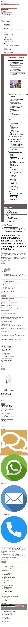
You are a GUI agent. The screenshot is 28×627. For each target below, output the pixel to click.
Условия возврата (11, 221)
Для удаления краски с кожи (17, 73)
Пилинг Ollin (13, 183)
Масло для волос (14, 102)
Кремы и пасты (14, 127)
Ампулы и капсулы (15, 111)
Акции (5, 600)
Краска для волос (14, 62)
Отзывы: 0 (8, 266)
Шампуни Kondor (14, 199)
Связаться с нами (8, 580)
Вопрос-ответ (7, 205)
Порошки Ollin (14, 185)
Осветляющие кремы (15, 65)
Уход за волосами (23, 94)
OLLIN (10, 167)
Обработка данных (12, 218)
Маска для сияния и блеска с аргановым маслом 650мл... (6, 395)
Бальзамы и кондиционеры (17, 99)
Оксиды (12, 66)
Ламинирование (14, 110)
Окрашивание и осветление (11, 611)
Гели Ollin (12, 171)
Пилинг (12, 109)
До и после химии (15, 145)
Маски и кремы (14, 100)
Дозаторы (12, 161)
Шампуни (12, 96)
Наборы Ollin (13, 182)
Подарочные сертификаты (11, 596)
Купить (2, 263)
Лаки (11, 121)
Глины (12, 130)
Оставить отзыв (5, 310)
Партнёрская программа (10, 597)
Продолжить (4, 4)
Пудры (12, 128)
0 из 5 (2, 266)
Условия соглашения (12, 220)
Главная (6, 224)
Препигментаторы (15, 69)
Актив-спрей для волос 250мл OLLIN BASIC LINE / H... (7, 360)
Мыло (11, 113)
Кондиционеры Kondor (16, 193)
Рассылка (6, 589)
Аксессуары (18, 152)
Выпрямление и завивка (10, 616)
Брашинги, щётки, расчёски (17, 158)
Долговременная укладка (16, 144)
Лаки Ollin (13, 176)
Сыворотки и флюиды (16, 106)
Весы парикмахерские (16, 159)
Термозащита (13, 133)
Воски (11, 126)
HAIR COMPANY (12, 213)
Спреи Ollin (13, 186)
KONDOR (10, 191)
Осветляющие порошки (16, 63)
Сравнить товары (12, 8)
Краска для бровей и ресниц (17, 72)
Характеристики (8, 270)
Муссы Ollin (13, 181)
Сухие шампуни (14, 97)
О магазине (10, 217)
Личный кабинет (8, 585)
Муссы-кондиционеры (16, 104)
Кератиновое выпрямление (17, 142)
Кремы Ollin (13, 175)
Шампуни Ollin (14, 189)
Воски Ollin (13, 169)
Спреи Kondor (14, 197)
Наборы (15, 149)
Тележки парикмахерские (17, 162)
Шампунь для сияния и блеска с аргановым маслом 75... (7, 420)
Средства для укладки (9, 614)
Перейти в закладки (13, 4)
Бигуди (12, 164)
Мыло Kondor (13, 196)
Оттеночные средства (16, 67)
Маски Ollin (13, 178)
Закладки (6, 588)
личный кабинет (8, 207)
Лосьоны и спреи (14, 131)
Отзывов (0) (7, 271)
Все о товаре (7, 268)
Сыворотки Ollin (14, 187)
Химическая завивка (15, 141)
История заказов (8, 587)
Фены (11, 154)
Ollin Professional (18, 283)
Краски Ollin (13, 174)
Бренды (6, 208)
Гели (11, 124)
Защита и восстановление (17, 70)
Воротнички (13, 157)
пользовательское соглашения (16, 609)
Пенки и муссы (14, 123)
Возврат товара (8, 591)
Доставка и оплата (12, 216)
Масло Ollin (13, 179)
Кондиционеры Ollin (15, 172)
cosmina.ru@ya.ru (8, 34)
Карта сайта (7, 599)
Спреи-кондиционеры (16, 103)
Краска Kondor (14, 195)
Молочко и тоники (15, 107)
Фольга (12, 155)
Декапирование (14, 74)
